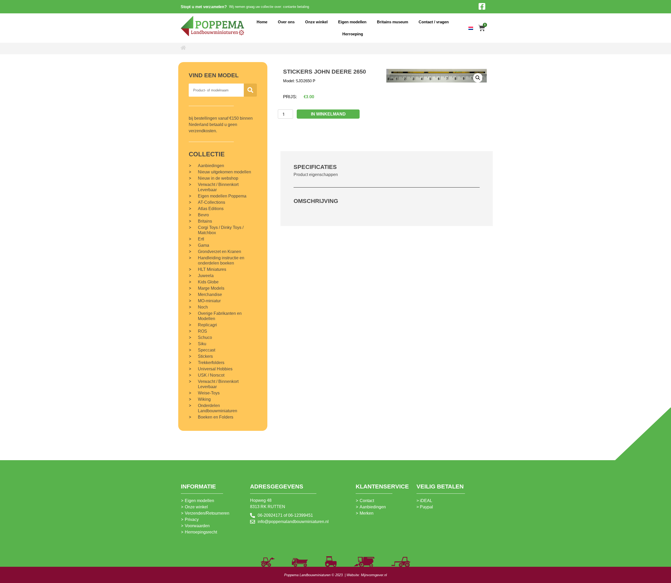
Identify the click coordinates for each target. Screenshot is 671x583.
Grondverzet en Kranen (219, 251)
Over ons (286, 22)
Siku (202, 344)
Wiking (204, 399)
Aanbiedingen (211, 165)
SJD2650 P (305, 81)
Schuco (205, 337)
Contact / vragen (434, 22)
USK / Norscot (211, 375)
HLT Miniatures (212, 269)
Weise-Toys (209, 393)
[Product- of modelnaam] (250, 90)
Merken (367, 513)
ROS (202, 331)
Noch (203, 307)
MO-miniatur (209, 301)
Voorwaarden (197, 526)
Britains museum (392, 22)
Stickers (205, 356)
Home (262, 22)
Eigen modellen (352, 22)
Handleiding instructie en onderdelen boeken (221, 260)
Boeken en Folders (215, 417)
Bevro (203, 215)
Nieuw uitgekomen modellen (224, 172)
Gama (203, 245)
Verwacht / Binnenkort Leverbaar (218, 187)
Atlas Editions (211, 208)
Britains (205, 221)
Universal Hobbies (215, 369)
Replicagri (207, 325)
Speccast (206, 350)
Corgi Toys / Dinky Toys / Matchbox (220, 230)
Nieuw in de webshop (218, 178)
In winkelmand (328, 114)
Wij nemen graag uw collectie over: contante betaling (269, 7)
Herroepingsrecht (201, 532)
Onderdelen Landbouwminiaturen (217, 408)
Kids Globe (208, 282)
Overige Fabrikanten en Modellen (220, 316)
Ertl (201, 239)
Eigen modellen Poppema (222, 196)
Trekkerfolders (211, 362)
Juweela (206, 275)
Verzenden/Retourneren (207, 513)
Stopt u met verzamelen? (203, 6)
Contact (367, 500)
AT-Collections (211, 202)
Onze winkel (316, 22)
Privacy (192, 519)
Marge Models (211, 288)
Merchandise (210, 294)
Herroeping (352, 34)
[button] (478, 77)
